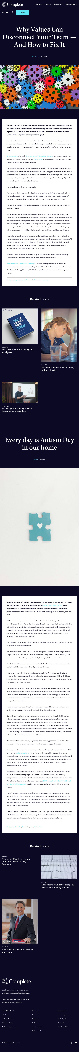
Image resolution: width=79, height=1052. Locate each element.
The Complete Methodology (10, 1027)
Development (10, 280)
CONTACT (22, 12)
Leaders (38, 4)
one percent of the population (52, 605)
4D (15, 827)
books (41, 280)
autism (32, 827)
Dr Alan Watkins (12, 156)
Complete (35, 459)
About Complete (70, 4)
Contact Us (61, 1023)
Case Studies (35, 1019)
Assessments (57, 4)
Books (33, 1023)
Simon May (38, 159)
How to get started (37, 1027)
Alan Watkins (35, 57)
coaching (45, 280)
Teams (47, 4)
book (33, 280)
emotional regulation (22, 753)
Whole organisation (7, 1023)
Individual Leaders (7, 1015)
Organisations (18, 280)
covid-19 (24, 280)
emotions (19, 827)
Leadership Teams (7, 1019)
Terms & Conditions (63, 1027)
